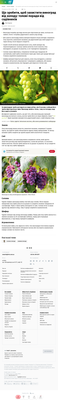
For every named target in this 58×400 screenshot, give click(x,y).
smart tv (25, 383)
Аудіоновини (8, 302)
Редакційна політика (7, 273)
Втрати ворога (25, 306)
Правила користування (7, 283)
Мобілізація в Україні (46, 292)
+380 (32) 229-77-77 (12, 375)
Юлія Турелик (8, 23)
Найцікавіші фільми (27, 314)
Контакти (41, 268)
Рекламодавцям (6, 281)
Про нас (4, 268)
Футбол (24, 336)
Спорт (24, 332)
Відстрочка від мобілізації (46, 303)
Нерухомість (8, 332)
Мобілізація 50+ (44, 297)
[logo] (10, 2)
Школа (41, 318)
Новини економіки (10, 312)
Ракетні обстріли (26, 293)
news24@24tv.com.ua (8, 254)
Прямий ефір (8, 298)
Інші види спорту (26, 342)
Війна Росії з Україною (28, 292)
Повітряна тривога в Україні (29, 300)
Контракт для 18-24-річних (46, 301)
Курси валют (8, 316)
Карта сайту (41, 278)
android (8, 383)
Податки (7, 324)
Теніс (23, 338)
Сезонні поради (10, 6)
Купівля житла (8, 336)
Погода (6, 304)
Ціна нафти (7, 314)
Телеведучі (4, 278)
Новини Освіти (44, 312)
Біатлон (24, 340)
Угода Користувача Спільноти (27, 277)
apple (16, 383)
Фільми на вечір (26, 318)
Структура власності (43, 273)
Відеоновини (8, 300)
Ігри (40, 281)
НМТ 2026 (42, 320)
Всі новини (8, 292)
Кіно (23, 312)
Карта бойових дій (26, 295)
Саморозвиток (43, 322)
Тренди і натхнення (9, 338)
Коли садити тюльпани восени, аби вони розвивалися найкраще (33, 121)
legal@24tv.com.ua (21, 376)
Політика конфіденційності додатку (29, 274)
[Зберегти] (51, 68)
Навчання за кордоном (45, 324)
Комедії (24, 320)
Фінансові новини (9, 318)
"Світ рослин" (11, 26)
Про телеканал (5, 276)
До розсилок (48, 351)
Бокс (23, 333)
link (30, 261)
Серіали (24, 323)
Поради (4, 6)
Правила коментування (26, 279)
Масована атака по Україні (29, 302)
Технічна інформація (25, 282)
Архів (40, 276)
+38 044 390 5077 (34, 254)
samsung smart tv (34, 383)
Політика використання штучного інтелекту (28, 271)
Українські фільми (26, 316)
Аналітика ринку (9, 333)
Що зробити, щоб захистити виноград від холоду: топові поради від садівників (34, 6)
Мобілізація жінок (44, 299)
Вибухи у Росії (25, 304)
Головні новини (9, 293)
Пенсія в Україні (9, 326)
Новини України (9, 295)
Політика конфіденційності (27, 268)
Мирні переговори (26, 298)
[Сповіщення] (56, 2)
